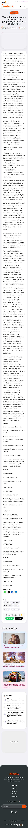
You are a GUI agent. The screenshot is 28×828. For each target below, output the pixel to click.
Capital (11, 1)
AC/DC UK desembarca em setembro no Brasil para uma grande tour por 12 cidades (14, 707)
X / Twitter (18, 618)
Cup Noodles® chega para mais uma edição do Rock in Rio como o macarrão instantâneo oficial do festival (15, 714)
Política (17, 1)
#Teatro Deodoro (15, 609)
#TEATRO (6, 609)
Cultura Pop (14, 794)
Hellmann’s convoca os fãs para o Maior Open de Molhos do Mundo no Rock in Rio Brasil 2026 (15, 722)
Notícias (14, 788)
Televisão (14, 796)
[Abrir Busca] (20, 6)
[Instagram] (12, 812)
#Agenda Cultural (15, 602)
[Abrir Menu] (25, 6)
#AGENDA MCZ (8, 605)
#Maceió (16, 605)
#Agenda (6, 602)
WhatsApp (9, 618)
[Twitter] (16, 812)
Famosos (14, 791)
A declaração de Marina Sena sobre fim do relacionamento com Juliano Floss (15, 700)
